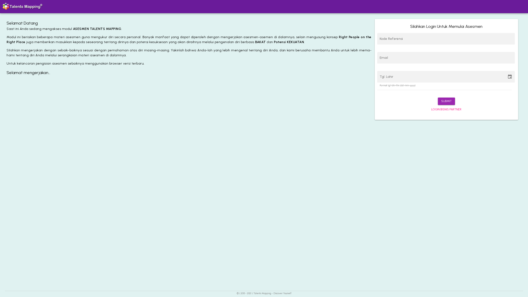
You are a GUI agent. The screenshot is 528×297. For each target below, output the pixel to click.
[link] (446, 109)
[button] (446, 101)
